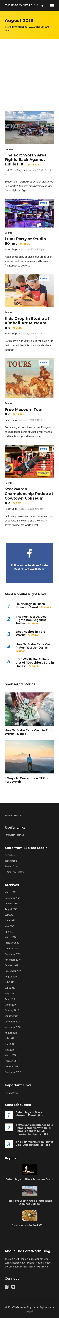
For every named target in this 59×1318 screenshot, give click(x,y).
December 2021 (13, 898)
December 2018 (13, 1021)
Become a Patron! (13, 815)
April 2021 (10, 931)
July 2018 (9, 1038)
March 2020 (11, 937)
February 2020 (12, 943)
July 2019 (9, 982)
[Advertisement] (29, 70)
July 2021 (9, 915)
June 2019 (10, 988)
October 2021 (11, 903)
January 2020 (11, 948)
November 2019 (13, 960)
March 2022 (11, 892)
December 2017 (13, 1072)
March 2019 (11, 1004)
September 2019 (13, 971)
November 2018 (13, 1027)
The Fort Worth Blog (21, 5)
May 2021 (9, 926)
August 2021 (11, 909)
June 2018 (10, 1044)
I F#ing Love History (14, 872)
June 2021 (10, 920)
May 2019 (9, 993)
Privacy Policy (11, 1093)
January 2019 (11, 1016)
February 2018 (12, 1061)
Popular (9, 149)
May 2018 (9, 1049)
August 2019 (11, 976)
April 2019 (10, 999)
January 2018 (11, 1066)
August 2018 (11, 1033)
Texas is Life (11, 861)
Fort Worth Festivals (14, 835)
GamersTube (11, 866)
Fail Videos (10, 855)
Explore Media (47, 1307)
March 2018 (11, 1055)
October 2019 (11, 965)
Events (8, 232)
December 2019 (13, 954)
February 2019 (12, 1010)
